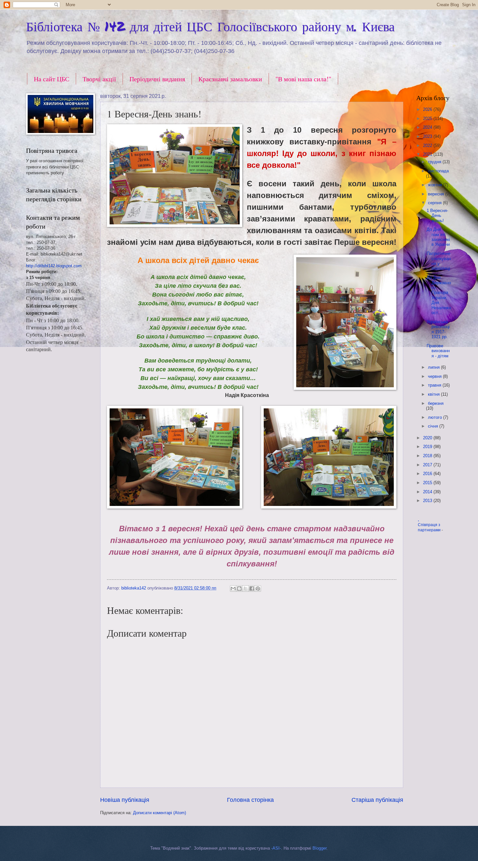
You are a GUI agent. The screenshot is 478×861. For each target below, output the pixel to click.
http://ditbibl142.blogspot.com (54, 265)
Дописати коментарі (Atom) (159, 812)
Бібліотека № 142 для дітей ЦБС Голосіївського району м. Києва (210, 26)
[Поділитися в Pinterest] (258, 588)
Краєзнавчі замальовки (230, 78)
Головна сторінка (250, 800)
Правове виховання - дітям (438, 350)
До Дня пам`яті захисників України (438, 237)
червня (435, 376)
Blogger (319, 848)
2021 (428, 154)
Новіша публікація (124, 800)
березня (436, 403)
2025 (428, 118)
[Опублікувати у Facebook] (251, 588)
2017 (428, 464)
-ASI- (276, 848)
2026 (428, 109)
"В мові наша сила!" (303, 78)
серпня (435, 202)
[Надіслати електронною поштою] (233, 588)
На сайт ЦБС (51, 78)
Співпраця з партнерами (430, 527)
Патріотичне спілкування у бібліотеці (439, 261)
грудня (435, 161)
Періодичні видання (157, 78)
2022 (428, 145)
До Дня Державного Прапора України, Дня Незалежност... (439, 295)
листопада (438, 170)
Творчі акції (99, 78)
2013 (428, 500)
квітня (434, 394)
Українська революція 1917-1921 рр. (438, 329)
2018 (428, 455)
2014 (428, 491)
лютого (435, 417)
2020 (428, 437)
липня (434, 367)
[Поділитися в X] (245, 588)
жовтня (435, 184)
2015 (428, 482)
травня (435, 385)
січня (433, 426)
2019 (428, 446)
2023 (428, 136)
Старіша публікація (377, 800)
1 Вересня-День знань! (437, 215)
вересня (436, 194)
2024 (428, 127)
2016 (428, 473)
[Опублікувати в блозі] (239, 588)
